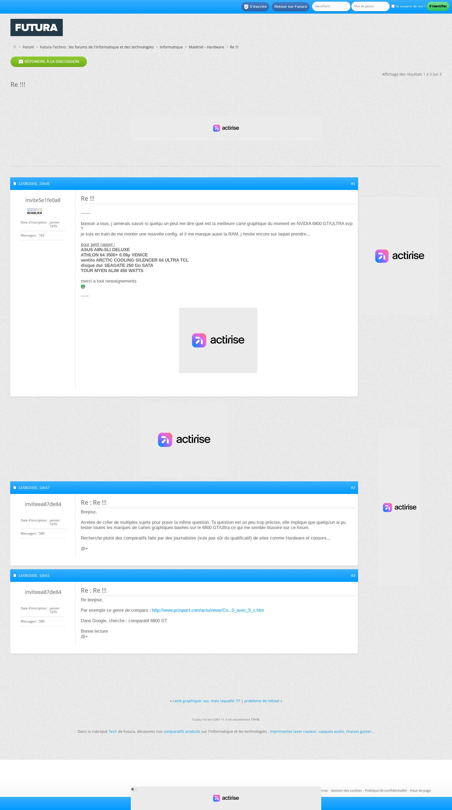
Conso (323, 790)
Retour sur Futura (290, 6)
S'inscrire (255, 6)
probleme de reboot (261, 700)
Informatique (171, 46)
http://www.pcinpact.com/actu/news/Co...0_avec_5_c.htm (208, 610)
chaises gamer (358, 731)
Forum (28, 46)
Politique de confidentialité (386, 790)
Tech (113, 731)
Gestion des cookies (346, 790)
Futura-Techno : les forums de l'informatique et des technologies (97, 46)
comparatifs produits (181, 731)
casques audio (331, 731)
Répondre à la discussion (48, 61)
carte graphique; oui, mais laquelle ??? (206, 700)
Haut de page (420, 790)
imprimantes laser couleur (293, 731)
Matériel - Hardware (206, 46)
